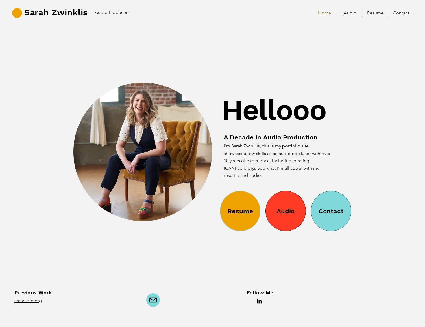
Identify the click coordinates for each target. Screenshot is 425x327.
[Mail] (153, 300)
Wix (390, 298)
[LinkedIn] (259, 301)
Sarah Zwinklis (56, 12)
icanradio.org (28, 300)
